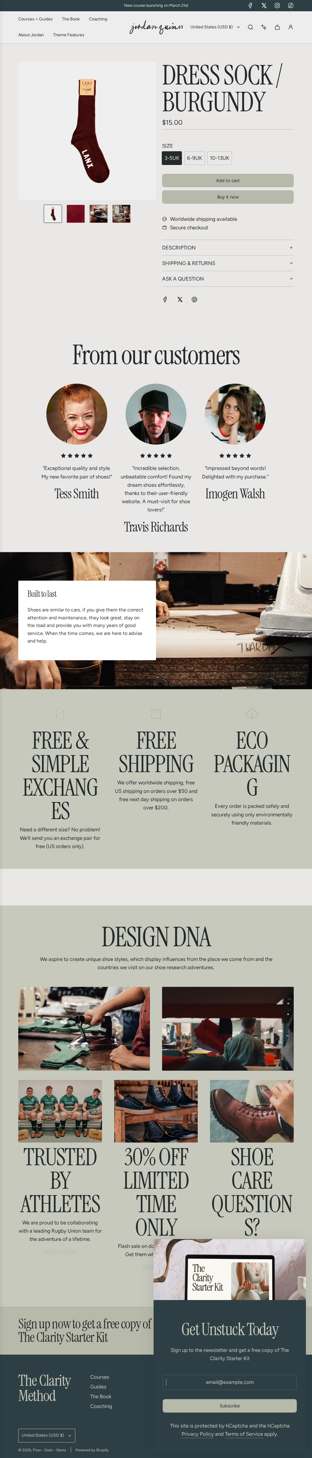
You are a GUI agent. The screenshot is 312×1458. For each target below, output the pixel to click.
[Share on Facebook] (165, 301)
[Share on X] (179, 301)
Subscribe (230, 1406)
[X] (264, 5)
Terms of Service (244, 1434)
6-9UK (194, 158)
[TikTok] (290, 5)
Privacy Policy (198, 1434)
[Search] (250, 27)
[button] (23, 131)
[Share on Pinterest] (194, 301)
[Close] (294, 1250)
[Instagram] (277, 5)
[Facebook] (250, 5)
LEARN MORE (60, 1252)
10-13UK (219, 158)
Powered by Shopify (92, 1450)
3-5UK (172, 158)
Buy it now (228, 197)
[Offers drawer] (264, 27)
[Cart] (277, 27)
